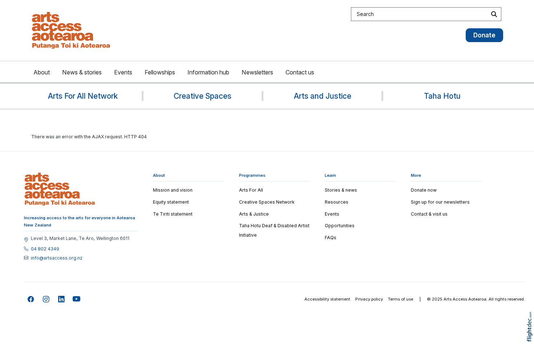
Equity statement (171, 202)
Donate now (424, 190)
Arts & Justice (254, 214)
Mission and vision (173, 190)
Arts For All (251, 190)
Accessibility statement (327, 299)
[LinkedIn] (61, 299)
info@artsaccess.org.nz (56, 258)
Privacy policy (369, 299)
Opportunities (340, 225)
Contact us (300, 72)
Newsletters (257, 72)
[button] (531, 337)
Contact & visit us (429, 214)
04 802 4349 (45, 249)
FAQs (330, 237)
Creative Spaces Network (267, 202)
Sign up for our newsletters (440, 202)
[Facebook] (31, 299)
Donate (484, 35)
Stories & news (341, 190)
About (41, 72)
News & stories (82, 72)
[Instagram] (46, 299)
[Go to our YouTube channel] (77, 299)
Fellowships (160, 72)
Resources (336, 202)
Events (123, 72)
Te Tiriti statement (173, 214)
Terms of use (400, 299)
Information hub (208, 72)
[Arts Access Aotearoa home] (60, 189)
